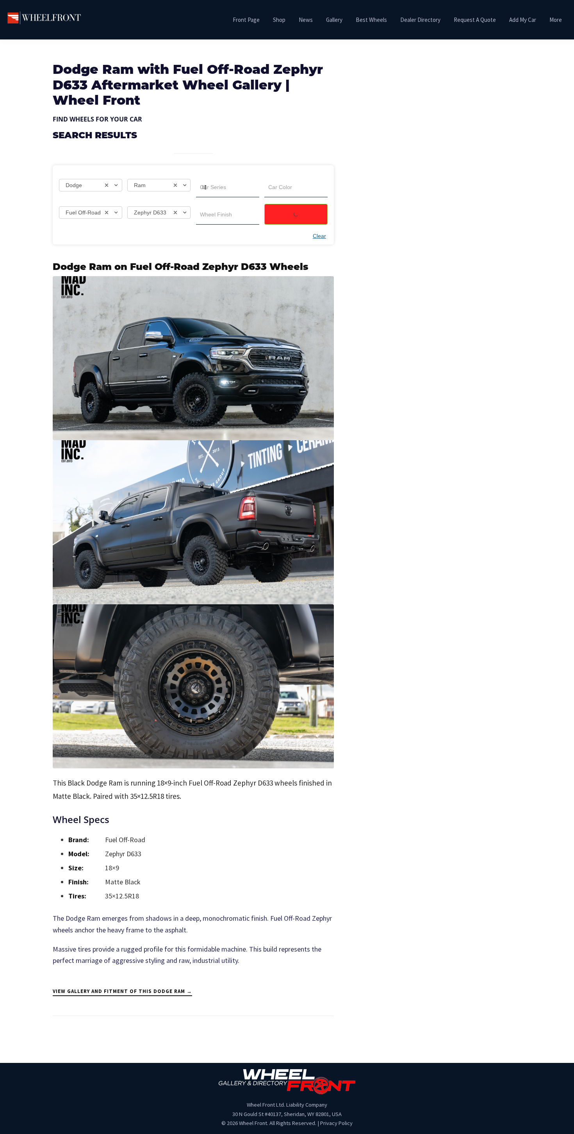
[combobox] (90, 185)
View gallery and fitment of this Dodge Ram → (122, 991)
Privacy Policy (336, 1123)
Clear (319, 236)
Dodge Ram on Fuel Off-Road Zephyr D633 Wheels (180, 267)
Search (296, 214)
